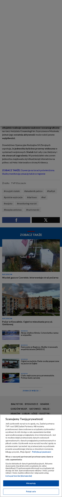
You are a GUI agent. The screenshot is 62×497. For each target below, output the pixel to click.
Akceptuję (31, 483)
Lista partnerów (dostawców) (18, 476)
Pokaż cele (31, 491)
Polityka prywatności (41, 452)
